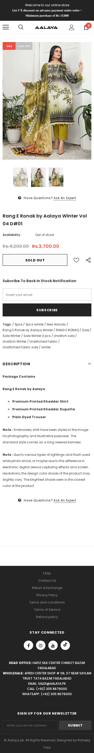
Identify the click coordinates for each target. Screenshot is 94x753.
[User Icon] (71, 27)
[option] (47, 101)
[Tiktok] (65, 645)
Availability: (12, 235)
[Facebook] (28, 645)
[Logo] (46, 27)
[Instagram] (40, 645)
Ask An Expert (65, 198)
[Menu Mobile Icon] (6, 27)
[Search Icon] (21, 27)
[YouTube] (53, 645)
